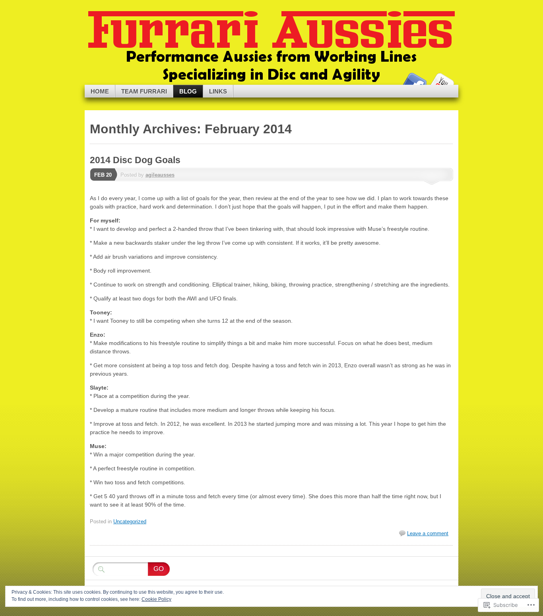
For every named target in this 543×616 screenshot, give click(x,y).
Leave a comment (427, 533)
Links (218, 91)
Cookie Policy (156, 599)
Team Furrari (144, 91)
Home (100, 91)
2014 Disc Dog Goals (135, 160)
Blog (188, 91)
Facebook (414, 82)
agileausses (160, 175)
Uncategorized (129, 521)
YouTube (441, 82)
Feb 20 (103, 175)
